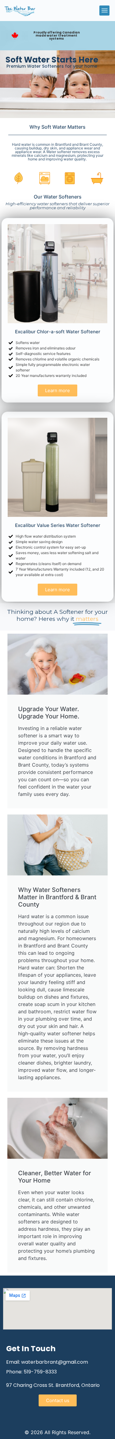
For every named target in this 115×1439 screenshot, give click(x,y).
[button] (104, 10)
